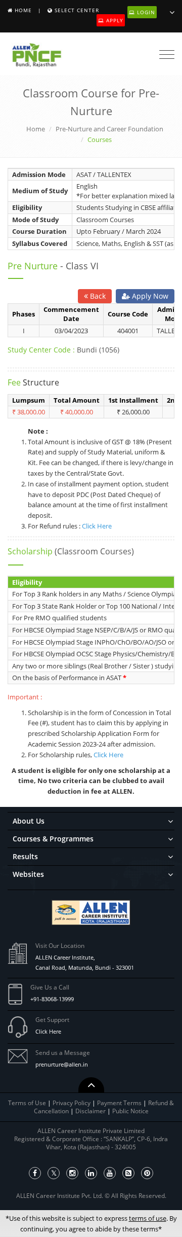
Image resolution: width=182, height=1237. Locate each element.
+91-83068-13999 (52, 999)
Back (97, 296)
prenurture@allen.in (61, 1064)
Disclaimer (91, 1111)
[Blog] (128, 1173)
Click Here (97, 526)
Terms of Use (27, 1103)
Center (77, 10)
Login (145, 12)
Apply (113, 20)
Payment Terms (120, 1103)
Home (23, 10)
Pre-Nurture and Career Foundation (109, 128)
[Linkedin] (91, 1173)
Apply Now (149, 296)
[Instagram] (72, 1173)
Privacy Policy (71, 1103)
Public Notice (130, 1111)
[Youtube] (110, 1173)
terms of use (147, 1218)
